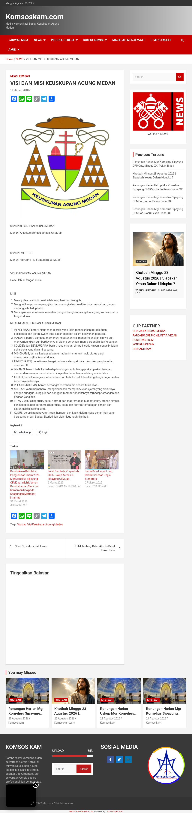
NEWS (38, 40)
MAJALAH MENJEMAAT (128, 40)
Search (180, 77)
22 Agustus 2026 (64, 718)
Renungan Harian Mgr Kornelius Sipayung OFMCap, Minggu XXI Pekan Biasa (26, 715)
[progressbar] (72, 756)
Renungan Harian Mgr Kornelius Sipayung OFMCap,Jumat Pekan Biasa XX (164, 715)
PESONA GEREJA (62, 40)
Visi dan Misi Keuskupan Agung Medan (40, 524)
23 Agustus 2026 (18, 718)
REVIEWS (24, 76)
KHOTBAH (141, 261)
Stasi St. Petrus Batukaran (31, 546)
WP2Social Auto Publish (81, 811)
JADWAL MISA (18, 40)
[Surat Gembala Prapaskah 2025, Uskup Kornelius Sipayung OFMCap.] (64, 459)
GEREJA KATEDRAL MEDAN (149, 330)
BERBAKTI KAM (142, 348)
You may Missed (22, 672)
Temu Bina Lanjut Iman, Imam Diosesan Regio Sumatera (99, 475)
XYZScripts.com (115, 811)
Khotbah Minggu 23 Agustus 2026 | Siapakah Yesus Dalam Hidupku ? (72, 715)
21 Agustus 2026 (156, 718)
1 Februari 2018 (19, 90)
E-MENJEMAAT (161, 40)
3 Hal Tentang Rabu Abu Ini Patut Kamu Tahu (95, 548)
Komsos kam (16, 722)
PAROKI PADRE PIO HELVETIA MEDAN (155, 335)
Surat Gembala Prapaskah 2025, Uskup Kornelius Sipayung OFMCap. (63, 475)
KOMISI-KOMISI (93, 40)
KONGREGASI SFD (143, 344)
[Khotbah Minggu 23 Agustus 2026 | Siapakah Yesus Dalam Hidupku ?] (158, 234)
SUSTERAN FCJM (143, 340)
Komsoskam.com (35, 16)
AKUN (12, 49)
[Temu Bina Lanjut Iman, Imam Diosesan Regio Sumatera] (101, 459)
